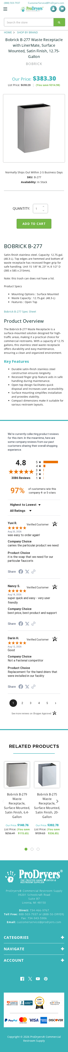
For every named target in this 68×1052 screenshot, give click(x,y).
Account (54, 9)
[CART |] (62, 9)
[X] (30, 979)
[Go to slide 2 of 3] (32, 849)
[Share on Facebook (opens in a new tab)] (21, 572)
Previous (3, 801)
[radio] (48, 462)
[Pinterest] (46, 979)
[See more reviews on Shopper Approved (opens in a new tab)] (33, 571)
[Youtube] (38, 979)
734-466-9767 (34, 910)
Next (57, 801)
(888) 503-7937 (12, 2)
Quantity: (21, 208)
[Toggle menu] (5, 9)
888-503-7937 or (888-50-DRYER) (34, 914)
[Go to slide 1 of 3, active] (26, 849)
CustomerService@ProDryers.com (46, 2)
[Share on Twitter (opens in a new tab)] (27, 571)
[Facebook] (22, 979)
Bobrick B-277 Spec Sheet (20, 311)
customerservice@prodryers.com (34, 922)
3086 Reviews (22, 478)
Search (59, 22)
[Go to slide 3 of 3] (38, 849)
